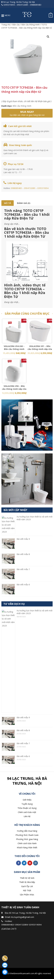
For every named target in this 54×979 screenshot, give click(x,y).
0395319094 (9, 4)
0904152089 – (30, 188)
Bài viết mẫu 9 (23, 538)
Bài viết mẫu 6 (23, 584)
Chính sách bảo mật (27, 812)
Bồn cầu (16, 24)
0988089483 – (17, 188)
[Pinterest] (29, 863)
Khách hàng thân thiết (27, 847)
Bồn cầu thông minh (30, 24)
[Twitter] (24, 863)
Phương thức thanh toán (27, 835)
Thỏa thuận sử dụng (27, 808)
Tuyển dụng (27, 803)
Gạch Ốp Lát (27, 886)
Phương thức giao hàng (27, 839)
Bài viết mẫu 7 (23, 569)
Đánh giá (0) (23, 203)
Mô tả (7, 203)
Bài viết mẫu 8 (23, 554)
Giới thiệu (27, 799)
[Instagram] (35, 863)
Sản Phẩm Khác (27, 894)
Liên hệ (27, 816)
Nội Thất (27, 890)
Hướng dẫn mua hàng (27, 830)
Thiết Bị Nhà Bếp (27, 882)
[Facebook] (18, 863)
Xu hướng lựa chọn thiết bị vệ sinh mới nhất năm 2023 (34, 612)
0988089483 (35, 4)
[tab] (7, 203)
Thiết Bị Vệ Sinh (27, 878)
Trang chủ (6, 24)
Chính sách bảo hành (27, 843)
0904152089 (22, 4)
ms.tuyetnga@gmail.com (22, 917)
